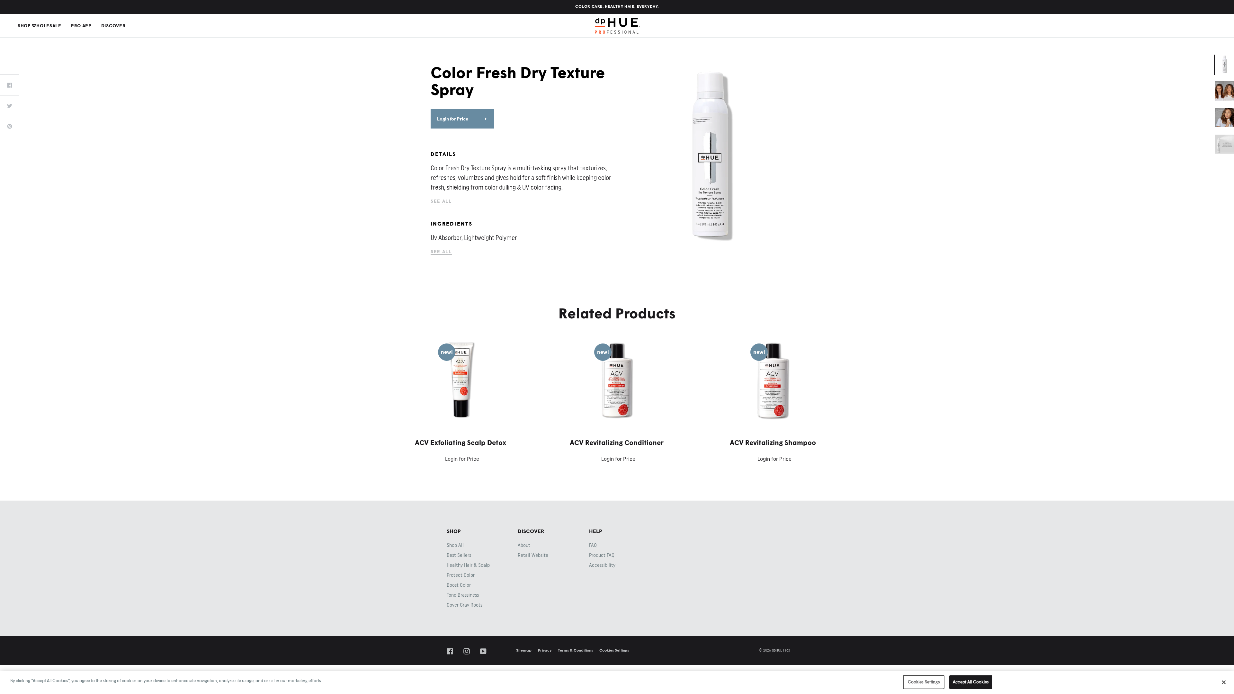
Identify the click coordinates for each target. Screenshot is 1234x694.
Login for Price (452, 118)
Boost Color (459, 585)
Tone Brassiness (463, 595)
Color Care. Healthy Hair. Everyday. (617, 6)
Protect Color (461, 575)
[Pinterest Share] (9, 126)
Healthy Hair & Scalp (468, 565)
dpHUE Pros (617, 26)
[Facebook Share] (9, 85)
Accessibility (602, 565)
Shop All (455, 545)
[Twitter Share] (9, 105)
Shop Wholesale (39, 25)
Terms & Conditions (575, 650)
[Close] (1224, 682)
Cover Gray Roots (464, 605)
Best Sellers (459, 555)
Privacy (544, 650)
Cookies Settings (614, 650)
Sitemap (524, 650)
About (524, 545)
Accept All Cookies (971, 681)
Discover (113, 25)
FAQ (593, 545)
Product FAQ (601, 555)
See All (441, 201)
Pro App (81, 25)
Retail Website (533, 555)
